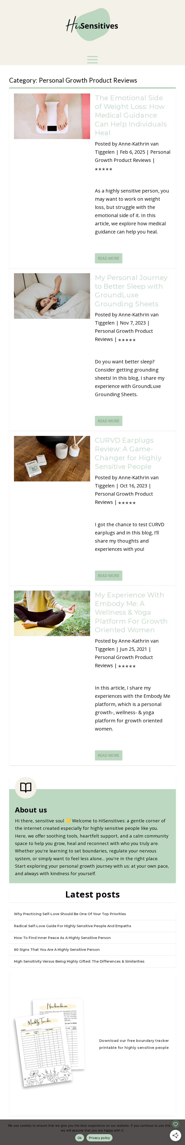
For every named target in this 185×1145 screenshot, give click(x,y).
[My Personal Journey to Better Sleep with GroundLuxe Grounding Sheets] (52, 296)
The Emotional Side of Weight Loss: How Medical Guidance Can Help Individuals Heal (131, 115)
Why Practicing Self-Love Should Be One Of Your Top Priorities (70, 914)
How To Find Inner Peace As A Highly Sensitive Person (62, 938)
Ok (80, 1138)
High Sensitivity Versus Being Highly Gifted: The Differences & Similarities (79, 961)
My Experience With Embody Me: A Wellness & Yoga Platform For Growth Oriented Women (131, 612)
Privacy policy (99, 1138)
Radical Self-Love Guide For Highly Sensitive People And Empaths (72, 926)
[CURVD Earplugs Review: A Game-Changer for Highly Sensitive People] (52, 458)
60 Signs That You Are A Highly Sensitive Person (57, 949)
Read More (108, 258)
